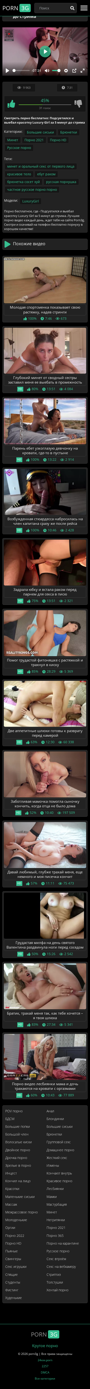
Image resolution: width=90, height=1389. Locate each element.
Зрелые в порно (18, 1165)
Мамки (52, 1197)
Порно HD (58, 140)
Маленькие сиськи (20, 1197)
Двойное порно (17, 1150)
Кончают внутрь (59, 1173)
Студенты (12, 1282)
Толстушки (55, 1282)
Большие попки (17, 1126)
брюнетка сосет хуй (23, 181)
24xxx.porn (45, 1360)
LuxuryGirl (30, 201)
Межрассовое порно (21, 1212)
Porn (15, 8)
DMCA (45, 1372)
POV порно (14, 1111)
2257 (45, 1366)
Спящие (11, 1274)
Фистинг (11, 1290)
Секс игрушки (15, 1266)
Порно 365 (55, 1235)
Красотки (12, 1189)
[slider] (21, 70)
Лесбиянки (55, 1189)
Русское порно (19, 147)
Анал (50, 1111)
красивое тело (19, 174)
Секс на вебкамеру (61, 1266)
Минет (12, 140)
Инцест (11, 1173)
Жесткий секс (57, 1158)
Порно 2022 (14, 1235)
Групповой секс (59, 1142)
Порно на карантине (63, 1243)
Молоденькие (16, 1220)
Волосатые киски (18, 1142)
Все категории (45, 1378)
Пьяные (11, 1251)
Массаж (11, 1204)
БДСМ (9, 1119)
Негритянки (56, 1220)
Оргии (10, 1228)
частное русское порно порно (32, 189)
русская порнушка (61, 181)
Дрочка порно (16, 1158)
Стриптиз (54, 1274)
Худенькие (13, 1298)
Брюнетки (68, 132)
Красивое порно (59, 1181)
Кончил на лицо (17, 1181)
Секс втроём (56, 1259)
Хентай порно (57, 1290)
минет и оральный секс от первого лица (40, 166)
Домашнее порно (60, 1150)
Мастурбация (57, 1204)
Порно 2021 (34, 140)
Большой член (17, 1134)
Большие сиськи (40, 132)
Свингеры (13, 1259)
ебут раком (46, 174)
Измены (53, 1165)
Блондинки (55, 1119)
